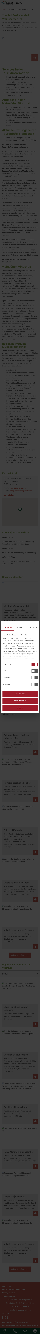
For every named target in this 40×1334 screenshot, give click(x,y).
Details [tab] (20, 627)
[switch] (34, 671)
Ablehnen (20, 708)
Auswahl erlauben (20, 701)
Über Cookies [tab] (33, 627)
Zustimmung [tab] (7, 627)
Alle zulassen (20, 694)
